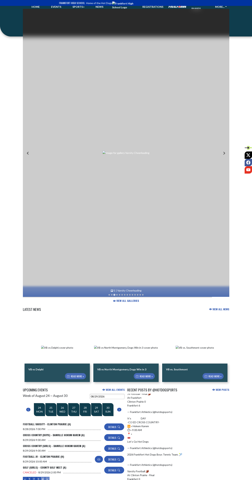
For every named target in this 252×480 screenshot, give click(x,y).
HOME (36, 6)
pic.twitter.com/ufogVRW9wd (144, 458)
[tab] (109, 295)
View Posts (222, 390)
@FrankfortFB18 (149, 405)
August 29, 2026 (182, 411)
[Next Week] (119, 409)
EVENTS (56, 6)
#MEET (136, 418)
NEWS (99, 6)
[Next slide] (224, 153)
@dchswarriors (141, 433)
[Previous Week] (28, 409)
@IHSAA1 (171, 437)
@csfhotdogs (185, 405)
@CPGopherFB (202, 405)
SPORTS (78, 6)
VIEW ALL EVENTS (115, 390)
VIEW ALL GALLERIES (127, 301)
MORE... (220, 6)
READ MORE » (77, 376)
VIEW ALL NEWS (220, 309)
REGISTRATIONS (152, 6)
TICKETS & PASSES (198, 6)
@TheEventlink (140, 437)
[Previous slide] (28, 153)
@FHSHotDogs (168, 405)
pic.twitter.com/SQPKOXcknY (166, 441)
